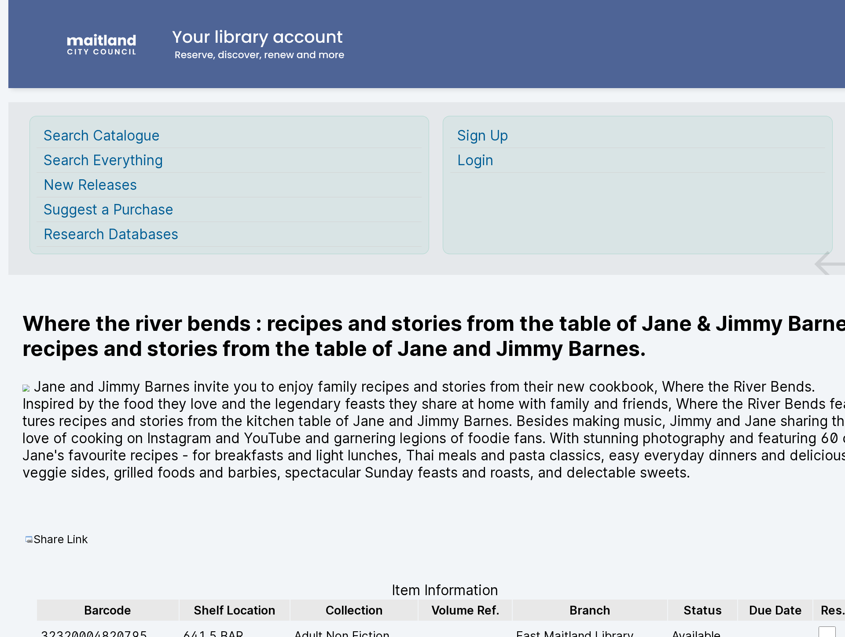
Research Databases (111, 234)
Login (475, 160)
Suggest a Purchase (108, 209)
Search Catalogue (102, 135)
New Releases (90, 184)
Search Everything (103, 160)
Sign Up (482, 135)
